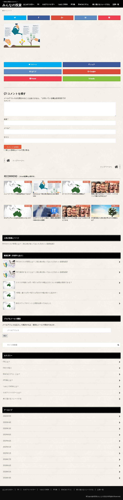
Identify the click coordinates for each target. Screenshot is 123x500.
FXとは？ (6, 362)
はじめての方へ (28, 4)
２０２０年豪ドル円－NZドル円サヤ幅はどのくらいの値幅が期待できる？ (44, 282)
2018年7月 (7, 459)
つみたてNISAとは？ (11, 386)
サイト (6, 137)
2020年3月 (7, 428)
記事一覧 (116, 4)
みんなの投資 (12, 5)
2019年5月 (7, 447)
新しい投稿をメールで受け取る (17, 150)
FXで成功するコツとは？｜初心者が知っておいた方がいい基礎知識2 (42, 272)
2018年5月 (7, 472)
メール (7, 128)
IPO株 (73, 4)
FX (38, 4)
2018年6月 (7, 465)
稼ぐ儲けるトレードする (101, 4)
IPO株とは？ (8, 380)
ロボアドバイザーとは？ (12, 392)
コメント (7, 101)
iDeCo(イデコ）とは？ (11, 374)
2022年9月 (7, 416)
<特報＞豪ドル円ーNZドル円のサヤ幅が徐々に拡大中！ (37, 293)
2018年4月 (7, 478)
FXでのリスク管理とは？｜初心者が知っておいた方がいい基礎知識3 (28, 244)
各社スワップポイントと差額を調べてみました (33, 303)
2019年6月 (7, 441)
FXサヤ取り (7, 368)
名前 (6, 119)
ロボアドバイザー (48, 4)
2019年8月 (7, 434)
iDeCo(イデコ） (83, 4)
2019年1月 (7, 453)
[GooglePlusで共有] (62, 17)
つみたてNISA (63, 4)
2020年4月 (7, 422)
